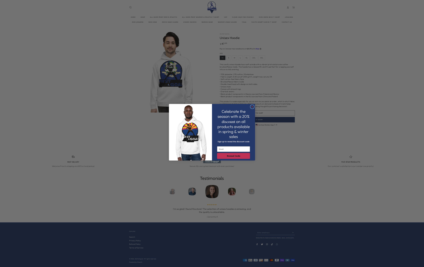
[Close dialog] (252, 107)
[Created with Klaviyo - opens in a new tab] (212, 162)
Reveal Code (233, 156)
